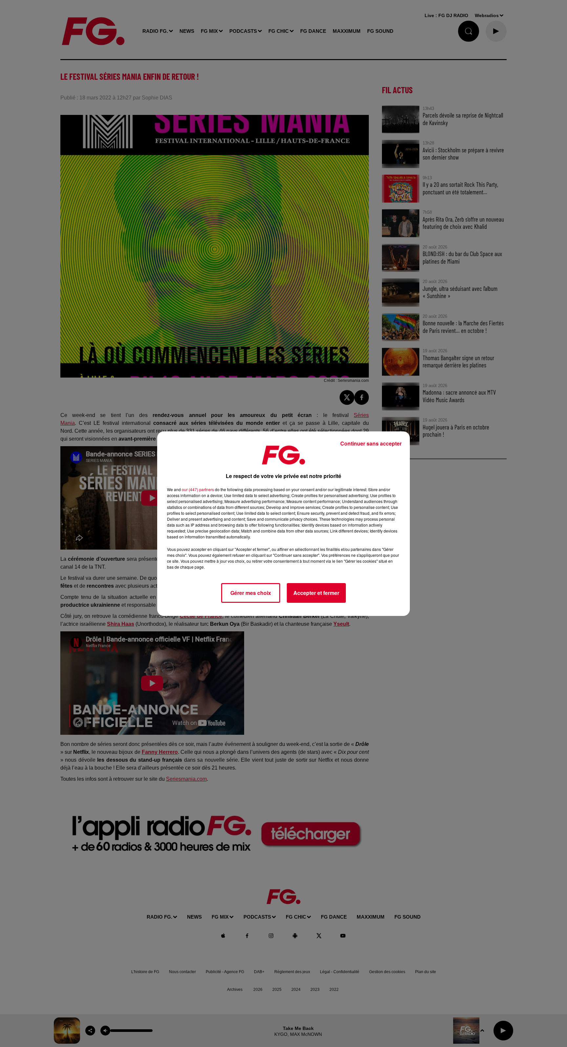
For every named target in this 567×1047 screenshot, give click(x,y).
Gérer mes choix (250, 593)
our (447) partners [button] (198, 489)
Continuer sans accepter (371, 443)
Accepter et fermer (316, 593)
